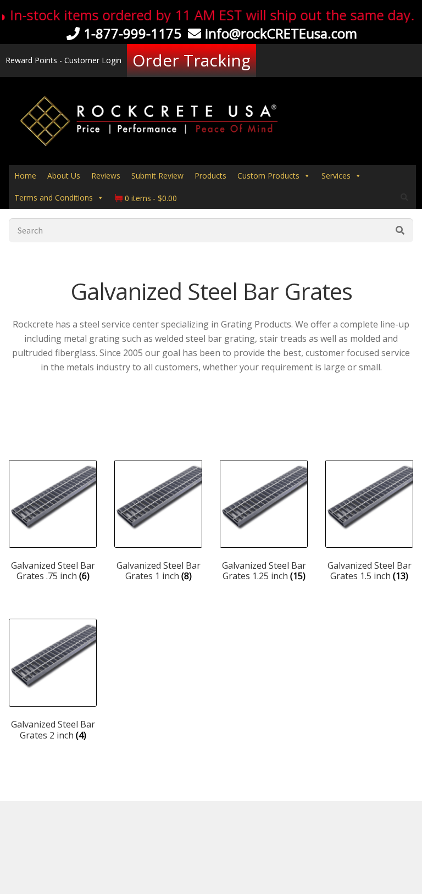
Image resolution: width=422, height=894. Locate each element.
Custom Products (268, 175)
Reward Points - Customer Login (63, 60)
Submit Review (157, 175)
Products (210, 175)
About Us (63, 175)
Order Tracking (191, 60)
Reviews (105, 175)
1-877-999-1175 (132, 33)
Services (336, 175)
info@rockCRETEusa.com (281, 33)
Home (25, 175)
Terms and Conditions (53, 197)
